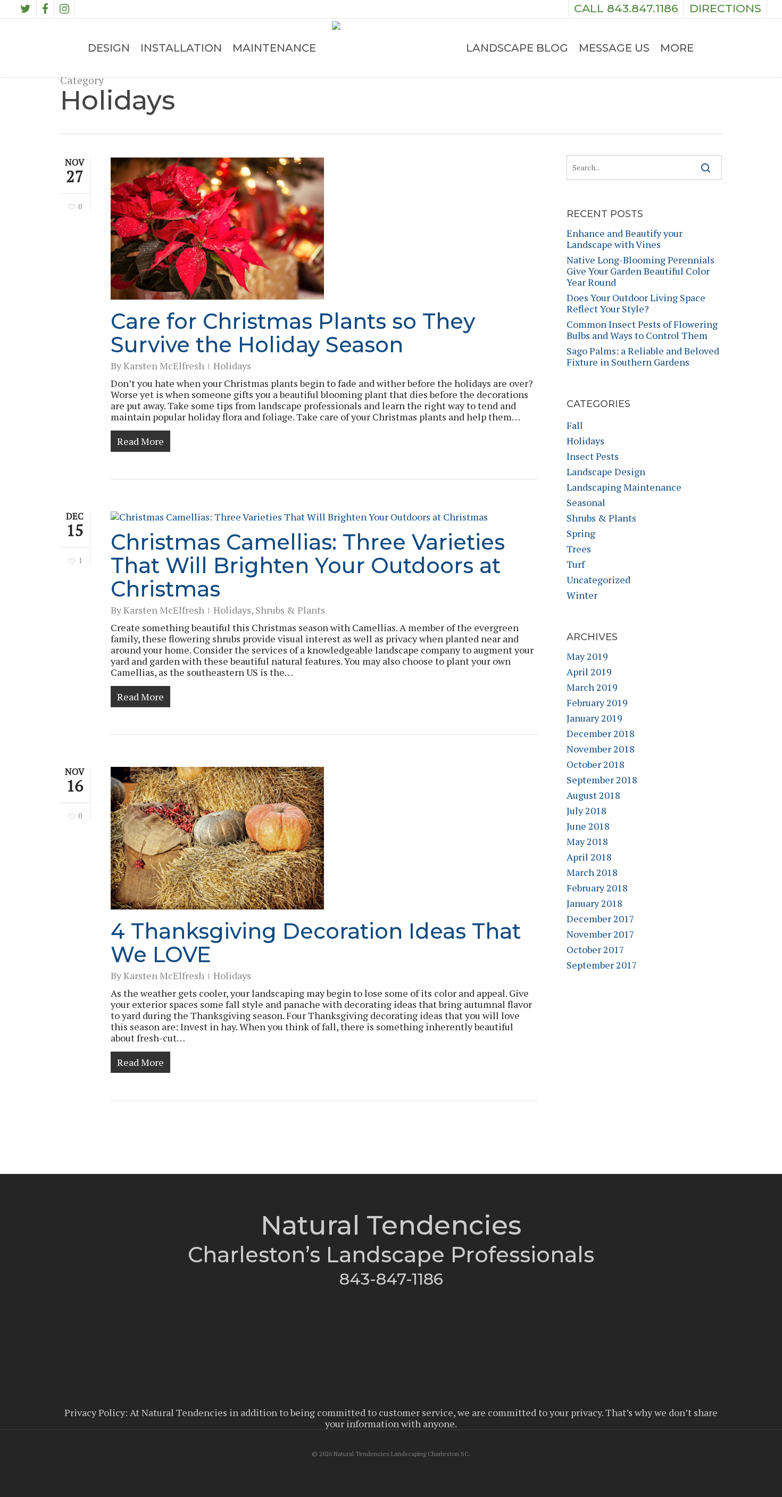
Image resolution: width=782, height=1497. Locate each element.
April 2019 (589, 671)
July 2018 (586, 810)
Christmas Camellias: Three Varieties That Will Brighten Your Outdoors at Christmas (308, 565)
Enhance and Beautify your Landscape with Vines (625, 239)
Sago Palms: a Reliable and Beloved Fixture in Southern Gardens (643, 356)
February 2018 (597, 888)
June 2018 (588, 826)
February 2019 (597, 702)
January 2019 (594, 718)
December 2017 (601, 918)
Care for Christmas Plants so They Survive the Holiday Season (293, 333)
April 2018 (589, 857)
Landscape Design (606, 471)
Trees (579, 549)
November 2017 (601, 934)
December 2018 (601, 733)
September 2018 (602, 779)
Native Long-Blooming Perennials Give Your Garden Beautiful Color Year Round (640, 271)
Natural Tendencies (391, 1225)
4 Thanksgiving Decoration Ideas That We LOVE (316, 942)
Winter (582, 595)
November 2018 (601, 749)
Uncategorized (598, 579)
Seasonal (586, 502)
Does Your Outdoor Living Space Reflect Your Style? (636, 303)
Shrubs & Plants (290, 609)
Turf (576, 564)
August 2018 (593, 795)
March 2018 (592, 872)
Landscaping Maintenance (624, 487)
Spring (581, 533)
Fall (575, 425)
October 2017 (596, 949)
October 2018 (596, 764)
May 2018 (587, 841)
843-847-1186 (391, 1279)
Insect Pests (593, 456)
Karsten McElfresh (163, 365)
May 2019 (587, 656)
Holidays (232, 365)
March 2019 (592, 687)
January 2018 (594, 903)
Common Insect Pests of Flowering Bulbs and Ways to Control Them (642, 330)
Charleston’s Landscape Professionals (391, 1255)
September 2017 (602, 965)
